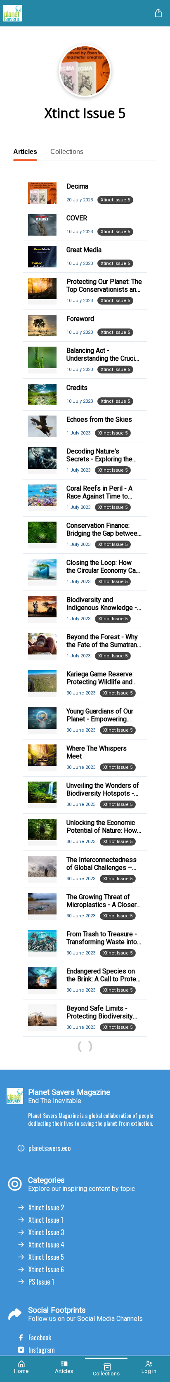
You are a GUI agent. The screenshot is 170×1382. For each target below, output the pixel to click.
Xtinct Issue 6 (46, 1269)
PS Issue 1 (41, 1282)
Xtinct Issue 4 (46, 1245)
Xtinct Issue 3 (46, 1232)
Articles (25, 151)
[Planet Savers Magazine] (76, 13)
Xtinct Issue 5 (46, 1257)
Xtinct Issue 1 (45, 1220)
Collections (66, 151)
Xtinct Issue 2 (46, 1207)
